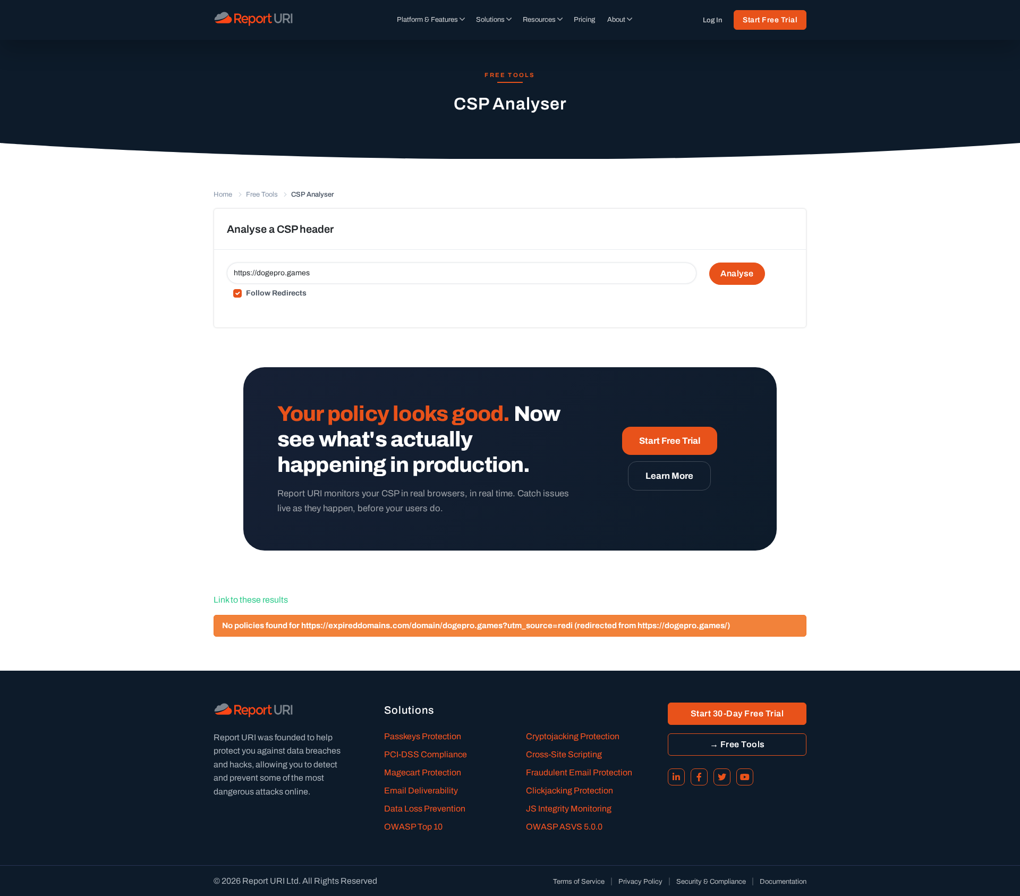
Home (223, 194)
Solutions (490, 19)
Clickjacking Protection (569, 790)
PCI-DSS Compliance (425, 754)
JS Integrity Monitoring (568, 808)
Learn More (669, 476)
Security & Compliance (711, 881)
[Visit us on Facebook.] (699, 776)
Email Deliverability (421, 790)
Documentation (783, 881)
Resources (539, 19)
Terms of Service (579, 881)
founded (290, 737)
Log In (712, 20)
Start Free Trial (770, 20)
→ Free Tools (737, 744)
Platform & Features (427, 19)
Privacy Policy (640, 881)
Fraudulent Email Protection (579, 772)
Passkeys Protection (422, 736)
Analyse (737, 273)
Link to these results (251, 599)
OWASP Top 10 (413, 826)
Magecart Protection (422, 772)
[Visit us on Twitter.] (721, 776)
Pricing (584, 19)
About (616, 19)
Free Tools (262, 194)
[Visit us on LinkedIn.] (676, 776)
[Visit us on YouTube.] (744, 776)
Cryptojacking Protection (572, 736)
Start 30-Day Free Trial (737, 713)
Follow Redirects (276, 293)
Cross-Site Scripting (564, 754)
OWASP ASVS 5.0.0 (564, 826)
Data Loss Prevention (424, 808)
